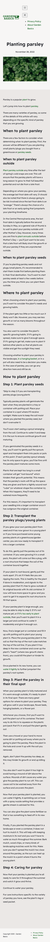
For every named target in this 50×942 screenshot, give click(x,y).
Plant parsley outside (13, 170)
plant (24, 99)
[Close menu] (24, 15)
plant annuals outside (28, 236)
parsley (34, 106)
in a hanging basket (27, 358)
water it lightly (10, 669)
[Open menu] (24, 8)
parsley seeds (24, 152)
